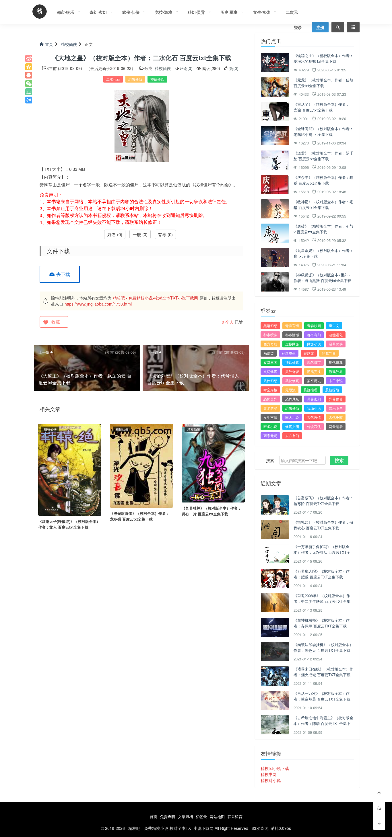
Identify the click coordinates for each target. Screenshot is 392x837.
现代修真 (336, 362)
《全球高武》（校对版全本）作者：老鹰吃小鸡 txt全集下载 (323, 131)
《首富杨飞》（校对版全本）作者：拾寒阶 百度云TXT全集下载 (323, 500)
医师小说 (270, 426)
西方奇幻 (270, 343)
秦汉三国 (270, 362)
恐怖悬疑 (292, 398)
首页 (49, 44)
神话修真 (157, 79)
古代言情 (314, 417)
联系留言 (235, 816)
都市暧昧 (270, 334)
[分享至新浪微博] (28, 58)
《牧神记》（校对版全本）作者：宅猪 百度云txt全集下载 (323, 204)
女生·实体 (261, 12)
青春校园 (314, 325)
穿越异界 (329, 353)
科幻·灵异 (196, 12)
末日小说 (336, 380)
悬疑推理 (310, 389)
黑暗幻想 (270, 325)
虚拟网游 (292, 343)
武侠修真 (292, 380)
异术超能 (270, 408)
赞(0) (233, 68)
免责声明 (167, 816)
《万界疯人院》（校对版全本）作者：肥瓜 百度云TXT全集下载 (322, 574)
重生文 (334, 325)
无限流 (290, 389)
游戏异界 (336, 371)
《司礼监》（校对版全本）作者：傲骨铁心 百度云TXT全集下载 (323, 525)
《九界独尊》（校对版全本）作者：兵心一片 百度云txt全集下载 (211, 511)
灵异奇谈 (292, 371)
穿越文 (309, 353)
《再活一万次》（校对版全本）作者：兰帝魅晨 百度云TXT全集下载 (322, 696)
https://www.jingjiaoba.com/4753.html (98, 304)
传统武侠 (314, 426)
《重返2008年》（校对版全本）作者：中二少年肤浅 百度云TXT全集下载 (322, 601)
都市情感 (292, 334)
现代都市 (314, 362)
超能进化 (336, 334)
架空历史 (314, 380)
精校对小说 (271, 780)
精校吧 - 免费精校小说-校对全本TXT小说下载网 (155, 298)
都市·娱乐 (65, 12)
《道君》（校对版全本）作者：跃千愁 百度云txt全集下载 (323, 155)
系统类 (268, 353)
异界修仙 (336, 398)
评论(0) (186, 68)
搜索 (339, 460)
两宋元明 (270, 435)
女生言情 (270, 417)
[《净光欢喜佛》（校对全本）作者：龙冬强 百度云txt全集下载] (141, 465)
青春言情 (292, 325)
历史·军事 (229, 12)
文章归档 (185, 816)
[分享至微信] (28, 83)
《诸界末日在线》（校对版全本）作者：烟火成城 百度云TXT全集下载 (323, 671)
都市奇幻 (314, 334)
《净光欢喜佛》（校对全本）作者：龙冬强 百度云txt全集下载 (140, 516)
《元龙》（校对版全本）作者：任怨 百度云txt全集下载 (323, 82)
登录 (298, 27)
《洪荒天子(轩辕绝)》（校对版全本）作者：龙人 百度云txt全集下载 (69, 524)
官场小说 (314, 408)
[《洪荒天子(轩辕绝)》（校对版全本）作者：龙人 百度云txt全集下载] (69, 469)
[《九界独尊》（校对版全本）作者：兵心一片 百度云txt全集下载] (213, 462)
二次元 (292, 12)
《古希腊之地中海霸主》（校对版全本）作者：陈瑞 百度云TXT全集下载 (323, 723)
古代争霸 (336, 417)
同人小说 (292, 417)
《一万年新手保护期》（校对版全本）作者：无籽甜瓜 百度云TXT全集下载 (322, 552)
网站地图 (217, 816)
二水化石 (113, 79)
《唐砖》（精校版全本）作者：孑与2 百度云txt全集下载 (323, 228)
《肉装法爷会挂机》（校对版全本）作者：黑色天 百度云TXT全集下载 (323, 647)
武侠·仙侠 (130, 12)
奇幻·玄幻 (98, 12)
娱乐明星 (336, 408)
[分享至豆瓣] (28, 91)
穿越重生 (289, 353)
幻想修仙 (135, 79)
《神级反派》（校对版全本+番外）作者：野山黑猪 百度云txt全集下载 (323, 277)
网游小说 (314, 343)
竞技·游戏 (163, 12)
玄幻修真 (270, 371)
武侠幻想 (270, 380)
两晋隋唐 (336, 426)
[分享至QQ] (28, 75)
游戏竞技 (314, 371)
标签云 (201, 816)
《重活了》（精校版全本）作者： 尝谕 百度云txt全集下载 (322, 107)
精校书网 (269, 774)
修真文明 (292, 426)
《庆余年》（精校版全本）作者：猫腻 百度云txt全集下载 (323, 180)
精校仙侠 (69, 44)
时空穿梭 (270, 389)
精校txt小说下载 (275, 768)
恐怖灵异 (270, 398)
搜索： (272, 460)
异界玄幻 (314, 398)
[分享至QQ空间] (28, 66)
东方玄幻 (292, 435)
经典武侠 (336, 343)
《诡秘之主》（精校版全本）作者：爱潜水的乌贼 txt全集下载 (323, 58)
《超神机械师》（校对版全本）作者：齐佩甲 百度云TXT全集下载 (322, 623)
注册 (320, 27)
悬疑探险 (332, 389)
